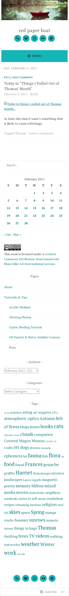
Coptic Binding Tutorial (25, 327)
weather (30, 544)
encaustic (46, 448)
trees (23, 536)
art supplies (42, 412)
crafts (8, 447)
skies (14, 511)
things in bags (25, 528)
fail (25, 456)
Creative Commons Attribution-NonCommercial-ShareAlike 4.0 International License (32, 259)
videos (42, 535)
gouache (51, 464)
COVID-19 (50, 441)
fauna (34, 455)
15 (34, 208)
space (25, 512)
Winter (47, 544)
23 (43, 216)
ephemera (13, 456)
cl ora (16, 434)
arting (27, 412)
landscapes (13, 479)
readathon (55, 498)
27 (17, 223)
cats (58, 426)
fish (45, 456)
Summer (21, 520)
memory (23, 485)
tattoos (8, 528)
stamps (50, 512)
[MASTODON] (52, 578)
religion (49, 504)
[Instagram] (34, 38)
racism (42, 499)
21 (26, 216)
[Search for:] (34, 165)
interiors (58, 473)
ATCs (55, 412)
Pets (7, 77)
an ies (6, 412)
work (10, 552)
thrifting (11, 536)
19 (8, 216)
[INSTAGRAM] (34, 578)
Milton (37, 485)
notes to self (28, 498)
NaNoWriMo (37, 493)
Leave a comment (41, 133)
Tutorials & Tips (15, 297)
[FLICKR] (43, 578)
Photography (22, 77)
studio (9, 520)
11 (60, 200)
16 (43, 208)
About (8, 287)
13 (17, 208)
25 (60, 216)
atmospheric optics (21, 418)
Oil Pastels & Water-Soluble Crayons (34, 337)
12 (8, 208)
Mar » (17, 234)
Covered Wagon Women (24, 440)
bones (35, 426)
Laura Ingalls (32, 480)
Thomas (20, 133)
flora (54, 455)
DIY (17, 447)
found (19, 465)
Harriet (24, 472)
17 (52, 208)
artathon (16, 412)
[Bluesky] (26, 38)
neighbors (52, 492)
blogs (24, 426)
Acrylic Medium (19, 307)
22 (34, 216)
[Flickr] (43, 38)
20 (17, 216)
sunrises (37, 520)
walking (56, 536)
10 (52, 200)
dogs (24, 447)
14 (26, 208)
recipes (9, 505)
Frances (34, 464)
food (9, 464)
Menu (37, 56)
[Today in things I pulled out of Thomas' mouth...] (34, 109)
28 (26, 223)
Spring (37, 512)
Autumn (47, 418)
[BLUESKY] (26, 578)
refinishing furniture (28, 505)
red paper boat (34, 31)
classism (8, 434)
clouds (26, 434)
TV (32, 536)
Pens (12, 347)
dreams (35, 448)
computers (43, 434)
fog (62, 456)
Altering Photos (20, 317)
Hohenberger (42, 473)
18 (60, 208)
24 (52, 216)
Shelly (34, 94)
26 (8, 223)
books (46, 426)
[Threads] (18, 38)
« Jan (7, 234)
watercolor (12, 544)
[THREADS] (17, 578)
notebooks (11, 499)
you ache (21, 554)
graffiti (9, 473)
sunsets (52, 520)
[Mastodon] (51, 38)
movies (22, 492)
